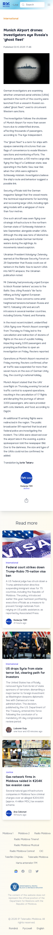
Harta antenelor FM (26, 862)
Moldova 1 (8, 833)
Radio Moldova (42, 833)
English (40, 928)
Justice (9, 772)
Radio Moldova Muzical (26, 845)
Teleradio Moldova (38, 857)
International (11, 18)
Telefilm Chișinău (14, 857)
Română (13, 928)
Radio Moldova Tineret (26, 839)
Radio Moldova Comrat (22, 851)
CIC (41, 851)
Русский (27, 928)
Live (15, 4)
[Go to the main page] (6, 5)
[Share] (26, 500)
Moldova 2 (24, 833)
